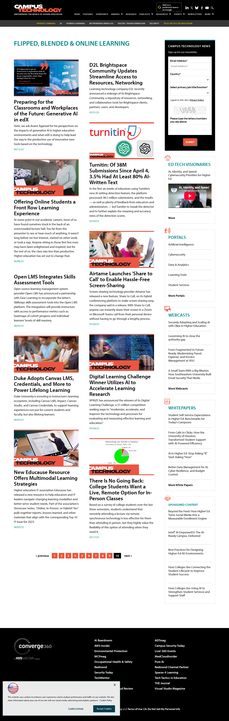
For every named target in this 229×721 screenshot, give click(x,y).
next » (128, 556)
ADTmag (160, 640)
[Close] (114, 685)
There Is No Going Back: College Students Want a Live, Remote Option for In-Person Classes (120, 489)
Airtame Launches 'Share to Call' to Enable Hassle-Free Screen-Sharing (120, 279)
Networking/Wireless (101, 23)
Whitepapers (182, 408)
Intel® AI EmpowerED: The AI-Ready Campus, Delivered (186, 534)
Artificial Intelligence (181, 244)
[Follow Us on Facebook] (202, 8)
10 (117, 556)
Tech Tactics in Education (171, 678)
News (77, 14)
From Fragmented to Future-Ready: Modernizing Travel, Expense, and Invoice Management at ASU (186, 355)
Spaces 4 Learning (166, 672)
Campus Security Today (170, 646)
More (208, 14)
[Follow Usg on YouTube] (207, 8)
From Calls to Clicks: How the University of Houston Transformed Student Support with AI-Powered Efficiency (187, 437)
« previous (42, 556)
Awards (115, 14)
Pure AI (159, 662)
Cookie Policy (106, 700)
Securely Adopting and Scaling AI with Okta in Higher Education (189, 324)
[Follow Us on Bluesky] (196, 8)
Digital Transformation (131, 23)
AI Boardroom (103, 640)
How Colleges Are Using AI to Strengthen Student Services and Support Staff (189, 591)
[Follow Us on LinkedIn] (187, 7)
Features (88, 14)
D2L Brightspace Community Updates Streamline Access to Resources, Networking (115, 73)
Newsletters (195, 14)
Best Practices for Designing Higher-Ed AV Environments (185, 551)
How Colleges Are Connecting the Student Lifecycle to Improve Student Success (189, 570)
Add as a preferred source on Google (170, 7)
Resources (162, 14)
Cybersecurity (176, 254)
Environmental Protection (110, 651)
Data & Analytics (178, 265)
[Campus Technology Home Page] (38, 10)
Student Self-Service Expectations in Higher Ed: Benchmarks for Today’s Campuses (189, 418)
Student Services (178, 285)
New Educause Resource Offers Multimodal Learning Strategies (45, 478)
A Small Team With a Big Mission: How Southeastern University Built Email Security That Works (189, 374)
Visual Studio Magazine (170, 688)
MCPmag (100, 656)
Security (154, 23)
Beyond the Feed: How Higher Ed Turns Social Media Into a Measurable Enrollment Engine (189, 514)
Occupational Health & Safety (113, 662)
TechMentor (102, 678)
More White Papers (180, 485)
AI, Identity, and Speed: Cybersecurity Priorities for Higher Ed (189, 175)
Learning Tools (177, 275)
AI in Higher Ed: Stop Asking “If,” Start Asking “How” (187, 455)
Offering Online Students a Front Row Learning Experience (45, 207)
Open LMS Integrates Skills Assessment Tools (44, 279)
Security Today (103, 672)
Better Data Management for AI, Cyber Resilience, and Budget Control (188, 470)
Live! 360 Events (165, 651)
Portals (177, 237)
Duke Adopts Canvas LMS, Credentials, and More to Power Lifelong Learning (44, 384)
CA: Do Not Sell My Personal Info (161, 709)
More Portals (176, 296)
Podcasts (144, 14)
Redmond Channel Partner (172, 667)
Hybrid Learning (75, 23)
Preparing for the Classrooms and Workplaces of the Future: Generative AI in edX (46, 110)
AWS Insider (102, 646)
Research (131, 14)
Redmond (100, 667)
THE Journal (162, 683)
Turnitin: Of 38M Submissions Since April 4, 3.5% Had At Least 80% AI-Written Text (119, 173)
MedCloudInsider (166, 656)
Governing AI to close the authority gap (184, 338)
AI (61, 23)
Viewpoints (102, 14)
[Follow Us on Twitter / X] (191, 8)
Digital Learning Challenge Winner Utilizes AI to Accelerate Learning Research (120, 385)
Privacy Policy (197, 100)
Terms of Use (135, 709)
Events (178, 14)
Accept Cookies (104, 708)
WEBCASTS (179, 315)
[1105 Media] (34, 676)
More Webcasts (178, 388)
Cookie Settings (75, 708)
